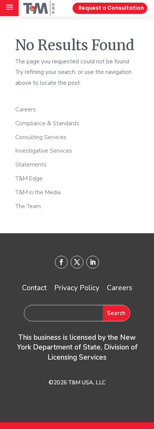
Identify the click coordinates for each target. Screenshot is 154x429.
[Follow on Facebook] (61, 262)
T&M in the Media (38, 192)
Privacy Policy (76, 288)
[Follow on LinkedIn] (92, 262)
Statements (30, 164)
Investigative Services (43, 151)
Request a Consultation (111, 8)
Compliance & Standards (47, 123)
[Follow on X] (77, 262)
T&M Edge (29, 178)
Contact (34, 288)
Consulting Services (41, 137)
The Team (28, 206)
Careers (25, 109)
